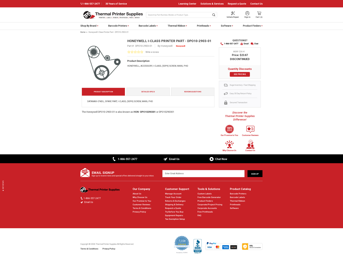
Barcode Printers (118, 25)
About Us (137, 193)
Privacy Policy (139, 212)
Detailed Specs (148, 92)
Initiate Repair (233, 17)
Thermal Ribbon (177, 25)
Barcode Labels (147, 25)
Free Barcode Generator (209, 197)
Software (226, 25)
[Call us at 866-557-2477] (82, 198)
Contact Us (256, 3)
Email (246, 44)
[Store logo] (100, 190)
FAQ (199, 215)
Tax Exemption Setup (175, 219)
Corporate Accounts (207, 208)
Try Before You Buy (174, 212)
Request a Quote (237, 3)
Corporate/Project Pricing (209, 204)
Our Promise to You (142, 201)
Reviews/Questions (192, 92)
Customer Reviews (141, 204)
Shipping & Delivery (174, 204)
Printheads (203, 25)
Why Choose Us (140, 197)
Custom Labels (204, 193)
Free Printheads (205, 212)
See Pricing (240, 74)
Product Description (103, 92)
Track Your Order (173, 197)
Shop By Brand (88, 25)
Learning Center (187, 3)
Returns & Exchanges (175, 201)
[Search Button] (214, 15)
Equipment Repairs (174, 215)
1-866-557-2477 (231, 44)
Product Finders (252, 25)
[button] (3, 186)
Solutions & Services (212, 3)
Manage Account (173, 193)
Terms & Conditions (142, 208)
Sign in (247, 17)
